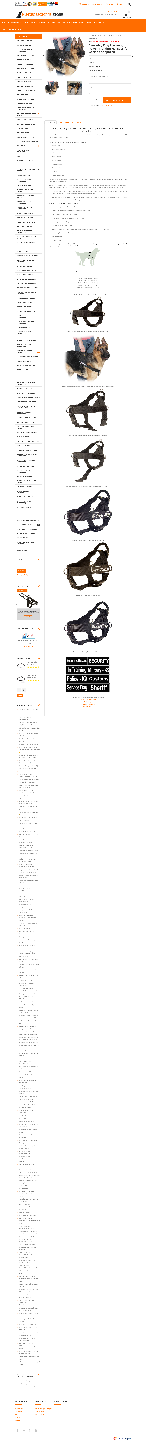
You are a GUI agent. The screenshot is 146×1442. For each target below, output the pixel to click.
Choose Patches (94, 67)
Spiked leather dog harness (88, 702)
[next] (132, 56)
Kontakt (17, 1420)
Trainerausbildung (24, 1381)
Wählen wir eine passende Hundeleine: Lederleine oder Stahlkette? (27, 1247)
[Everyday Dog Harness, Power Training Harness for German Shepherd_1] (78, 88)
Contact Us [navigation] (85, 4)
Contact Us (113, 11)
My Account (98, 4)
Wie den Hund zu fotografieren (28, 850)
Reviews (80, 122)
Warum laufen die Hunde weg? (28, 1096)
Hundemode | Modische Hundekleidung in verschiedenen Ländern (29, 1053)
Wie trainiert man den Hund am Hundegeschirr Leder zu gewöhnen (28, 888)
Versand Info (19, 1408)
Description (50, 122)
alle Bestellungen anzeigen (43, 1408)
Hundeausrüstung (24, 928)
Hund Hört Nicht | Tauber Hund (28, 744)
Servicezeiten (28, 646)
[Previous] (46, 92)
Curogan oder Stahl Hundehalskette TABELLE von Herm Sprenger (28, 1254)
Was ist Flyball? (23, 956)
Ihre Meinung (23, 1384)
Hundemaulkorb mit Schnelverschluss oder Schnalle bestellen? (28, 1158)
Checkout (110, 4)
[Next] (85, 92)
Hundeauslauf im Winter (26, 1072)
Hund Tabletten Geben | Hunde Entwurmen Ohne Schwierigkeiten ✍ (29, 749)
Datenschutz (19, 1411)
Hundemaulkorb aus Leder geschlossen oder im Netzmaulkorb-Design (27, 1239)
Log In (120, 4)
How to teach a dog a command (28, 817)
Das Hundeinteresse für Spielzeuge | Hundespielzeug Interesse (27, 917)
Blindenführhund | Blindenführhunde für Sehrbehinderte (25, 717)
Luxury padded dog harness (88, 704)
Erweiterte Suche (22, 575)
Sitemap (17, 1417)
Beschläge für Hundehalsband (28, 1116)
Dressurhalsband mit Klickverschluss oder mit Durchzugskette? (26, 1206)
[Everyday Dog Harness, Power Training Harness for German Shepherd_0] (55, 88)
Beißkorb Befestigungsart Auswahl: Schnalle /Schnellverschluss (26, 1302)
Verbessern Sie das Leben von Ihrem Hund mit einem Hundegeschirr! (28, 1061)
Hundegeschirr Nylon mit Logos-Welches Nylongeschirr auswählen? (28, 996)
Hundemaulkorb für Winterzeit (28, 1324)
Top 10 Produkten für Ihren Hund (29, 1002)
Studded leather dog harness (88, 699)
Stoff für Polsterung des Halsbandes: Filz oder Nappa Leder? (27, 1345)
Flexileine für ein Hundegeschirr (28, 1042)
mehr (20, 695)
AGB (16, 1414)
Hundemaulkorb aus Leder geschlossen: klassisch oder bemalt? (27, 1193)
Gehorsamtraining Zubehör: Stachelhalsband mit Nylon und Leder (28, 1278)
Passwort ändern (40, 1411)
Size (90, 59)
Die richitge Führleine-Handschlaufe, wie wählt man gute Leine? (29, 1220)
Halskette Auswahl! (25, 1212)
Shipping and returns (66, 122)
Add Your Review (107, 105)
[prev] (43, 56)
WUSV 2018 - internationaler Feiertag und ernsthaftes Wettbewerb (27, 983)
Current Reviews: (94, 105)
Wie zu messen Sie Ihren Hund (28, 1387)
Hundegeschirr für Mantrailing (28, 937)
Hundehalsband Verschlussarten (29, 1215)
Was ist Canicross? (24, 820)
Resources (22, 771)
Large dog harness (88, 706)
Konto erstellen (39, 1414)
